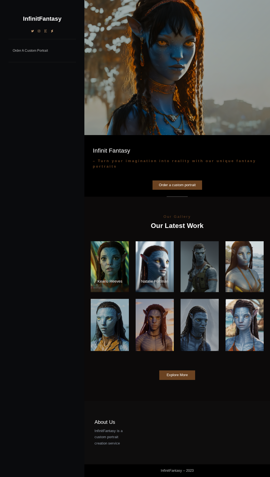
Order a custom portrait (177, 185)
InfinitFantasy (42, 18)
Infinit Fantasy (111, 150)
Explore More (177, 375)
